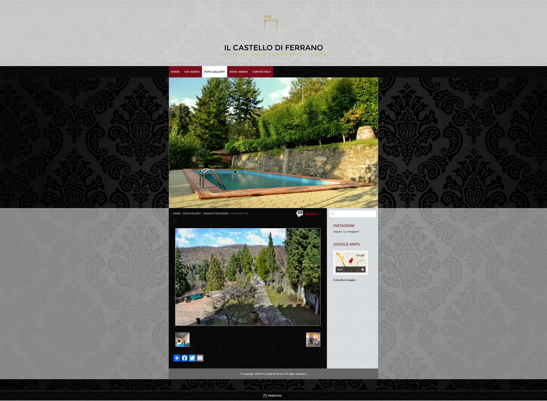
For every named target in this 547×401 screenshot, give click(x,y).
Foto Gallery (214, 72)
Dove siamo (238, 72)
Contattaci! (261, 72)
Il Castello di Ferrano (273, 47)
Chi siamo (192, 72)
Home (175, 72)
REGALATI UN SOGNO (215, 213)
